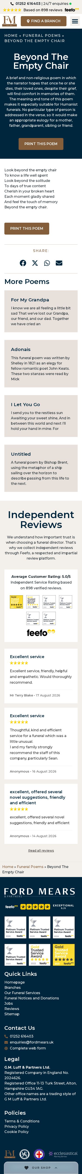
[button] (23, 263)
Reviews (11, 1009)
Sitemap (11, 1014)
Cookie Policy (16, 1132)
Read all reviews (41, 851)
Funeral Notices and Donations (31, 998)
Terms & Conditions (22, 1121)
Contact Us (19, 1028)
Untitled (21, 454)
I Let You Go (25, 404)
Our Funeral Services (22, 993)
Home (11, 36)
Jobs (8, 1003)
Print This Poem (41, 144)
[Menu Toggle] (75, 21)
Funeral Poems (42, 36)
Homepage (14, 982)
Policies (15, 1113)
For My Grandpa (30, 299)
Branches (12, 987)
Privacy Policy (16, 1126)
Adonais (20, 349)
